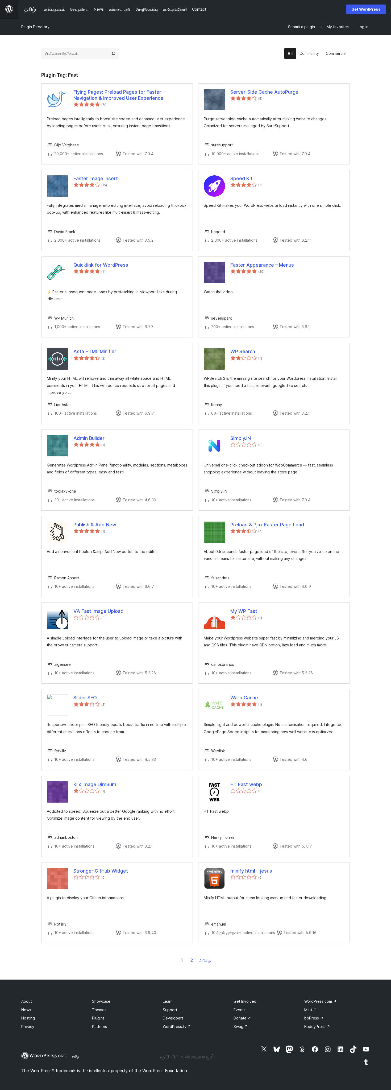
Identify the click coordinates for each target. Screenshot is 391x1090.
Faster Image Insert (95, 178)
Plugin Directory (35, 26)
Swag (241, 1026)
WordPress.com (320, 1001)
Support (170, 1010)
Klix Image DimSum (94, 784)
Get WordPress (366, 9)
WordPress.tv (177, 1026)
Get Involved (245, 1001)
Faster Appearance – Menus (262, 265)
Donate (242, 1018)
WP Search (242, 351)
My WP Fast (243, 611)
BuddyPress (317, 1026)
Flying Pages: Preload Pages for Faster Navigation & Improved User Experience (118, 95)
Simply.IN (240, 438)
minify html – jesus (251, 871)
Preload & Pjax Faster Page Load (267, 524)
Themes (99, 1010)
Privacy (27, 1026)
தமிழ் (76, 1056)
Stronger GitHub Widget (100, 871)
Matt (310, 1010)
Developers (173, 1018)
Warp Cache (244, 697)
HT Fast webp (246, 784)
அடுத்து (205, 960)
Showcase (101, 1001)
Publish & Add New (94, 524)
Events (240, 1010)
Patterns (99, 1026)
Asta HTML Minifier (94, 351)
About (26, 1001)
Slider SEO (85, 697)
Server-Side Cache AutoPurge (264, 92)
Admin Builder (89, 438)
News (26, 1010)
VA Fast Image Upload (98, 611)
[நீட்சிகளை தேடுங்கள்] (113, 53)
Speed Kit (241, 178)
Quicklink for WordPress (100, 265)
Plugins (98, 1018)
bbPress (313, 1018)
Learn (168, 1001)
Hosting (28, 1018)
